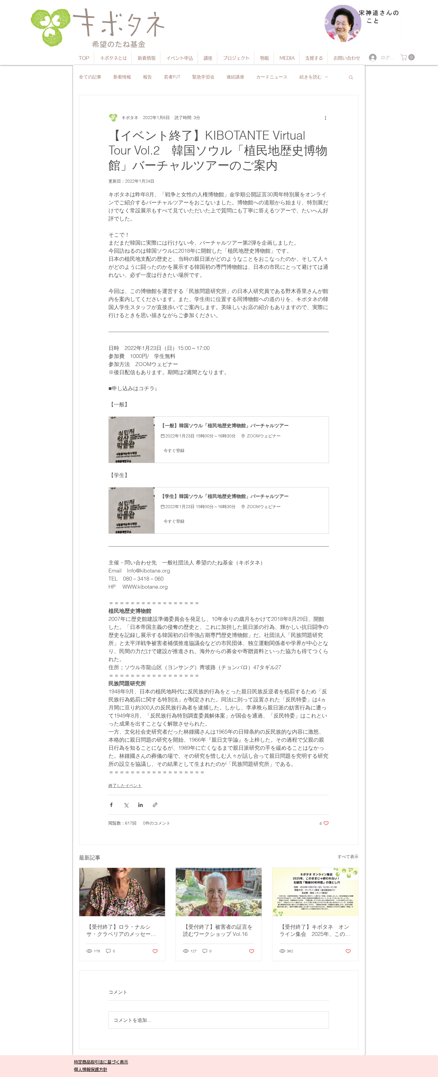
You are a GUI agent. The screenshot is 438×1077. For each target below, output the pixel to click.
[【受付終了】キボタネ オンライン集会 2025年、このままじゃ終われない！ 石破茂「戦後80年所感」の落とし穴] (315, 892)
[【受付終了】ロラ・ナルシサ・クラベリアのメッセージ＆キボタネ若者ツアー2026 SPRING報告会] (122, 892)
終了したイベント (125, 785)
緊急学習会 (203, 77)
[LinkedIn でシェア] (140, 805)
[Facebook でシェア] (111, 805)
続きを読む (310, 77)
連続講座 (235, 77)
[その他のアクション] (325, 117)
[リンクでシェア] (155, 805)
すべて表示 (348, 856)
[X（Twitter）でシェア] (126, 805)
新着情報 (122, 77)
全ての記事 (90, 77)
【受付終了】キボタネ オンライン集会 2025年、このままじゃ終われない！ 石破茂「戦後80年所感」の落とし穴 (314, 930)
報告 (147, 77)
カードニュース (272, 77)
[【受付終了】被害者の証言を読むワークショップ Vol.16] (219, 892)
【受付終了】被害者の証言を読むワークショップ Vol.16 (218, 930)
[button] (408, 57)
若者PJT (172, 77)
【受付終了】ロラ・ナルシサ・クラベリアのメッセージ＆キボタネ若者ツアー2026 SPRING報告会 (121, 930)
